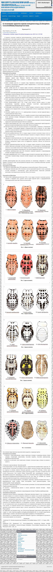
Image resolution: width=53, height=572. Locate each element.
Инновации (23, 13)
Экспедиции (38, 13)
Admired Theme (49, 566)
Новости (31, 16)
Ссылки (37, 16)
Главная (4, 13)
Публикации (5, 19)
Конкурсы (4, 16)
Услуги (31, 13)
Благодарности (21, 548)
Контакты (25, 16)
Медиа (18, 16)
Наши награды (12, 16)
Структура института (12, 13)
